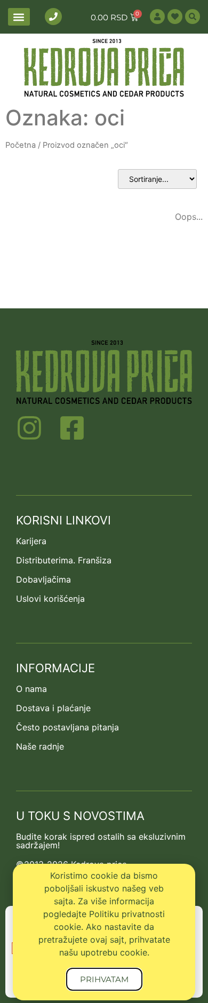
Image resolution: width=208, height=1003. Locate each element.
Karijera (31, 541)
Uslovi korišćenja (50, 598)
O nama (31, 688)
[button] (19, 17)
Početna (20, 145)
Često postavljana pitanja (67, 727)
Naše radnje (40, 746)
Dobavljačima (43, 579)
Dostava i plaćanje (53, 708)
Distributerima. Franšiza (63, 560)
